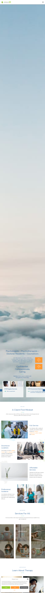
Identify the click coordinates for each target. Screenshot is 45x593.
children (36, 431)
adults (36, 432)
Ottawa (13, 450)
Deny (15, 587)
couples (40, 432)
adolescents (32, 432)
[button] (27, 579)
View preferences (24, 587)
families (33, 434)
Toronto (3, 452)
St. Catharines (10, 452)
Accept (6, 587)
